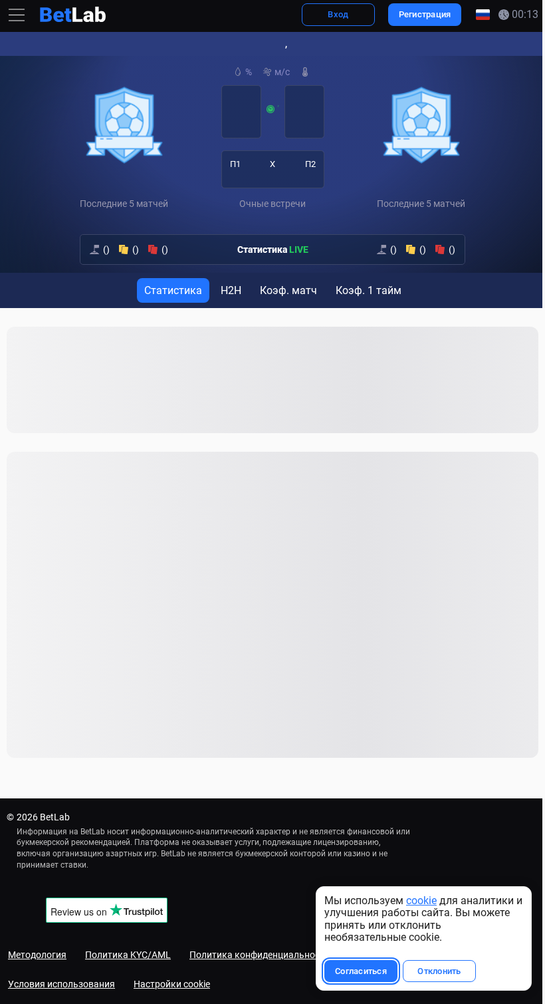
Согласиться (354, 971)
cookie (414, 900)
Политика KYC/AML (128, 954)
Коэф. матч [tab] (285, 290)
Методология (37, 954)
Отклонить (432, 971)
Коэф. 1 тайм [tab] (365, 290)
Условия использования (61, 984)
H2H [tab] (227, 290)
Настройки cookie (172, 984)
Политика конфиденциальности (259, 954)
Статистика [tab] (170, 290)
